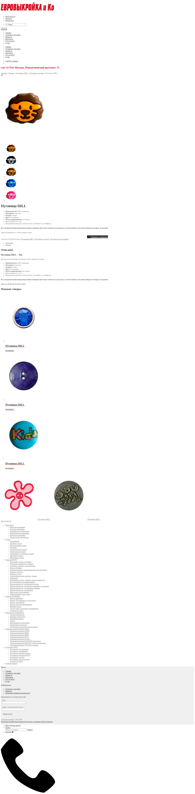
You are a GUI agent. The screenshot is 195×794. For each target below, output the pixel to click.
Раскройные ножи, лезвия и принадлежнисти (27, 580)
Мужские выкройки (17, 535)
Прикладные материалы (19, 537)
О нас (7, 43)
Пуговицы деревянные (19, 651)
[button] (2, 75)
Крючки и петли (16, 572)
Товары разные (11, 663)
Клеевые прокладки (17, 617)
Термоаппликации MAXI (19, 631)
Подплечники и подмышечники (22, 582)
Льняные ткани (16, 544)
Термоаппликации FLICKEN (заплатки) (25, 641)
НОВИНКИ (14, 541)
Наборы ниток (15, 607)
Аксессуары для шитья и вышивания (24, 609)
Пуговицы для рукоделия (19, 659)
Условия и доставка (12, 35)
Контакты (9, 39)
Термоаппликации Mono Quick (17, 629)
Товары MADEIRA (12, 596)
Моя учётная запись (13, 725)
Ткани (7, 539)
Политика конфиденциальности (17, 693)
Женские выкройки (17, 527)
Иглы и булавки (16, 568)
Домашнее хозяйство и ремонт (21, 564)
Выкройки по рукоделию (19, 531)
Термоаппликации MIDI (19, 633)
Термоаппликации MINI (19, 635)
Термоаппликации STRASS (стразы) (24, 645)
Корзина (8, 19)
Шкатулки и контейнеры (19, 592)
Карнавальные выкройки (19, 533)
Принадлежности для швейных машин (25, 588)
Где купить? (10, 41)
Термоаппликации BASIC (20, 639)
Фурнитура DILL (16, 661)
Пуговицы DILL (21, 73)
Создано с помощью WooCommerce (39, 722)
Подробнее (9, 351)
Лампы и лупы (15, 574)
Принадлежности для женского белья (24, 584)
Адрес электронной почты (13, 707)
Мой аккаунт (10, 17)
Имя (3, 700)
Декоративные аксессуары (20, 594)
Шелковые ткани (16, 556)
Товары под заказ (16, 611)
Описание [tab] (9, 243)
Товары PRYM (11, 560)
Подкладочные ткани (18, 546)
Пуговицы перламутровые (20, 653)
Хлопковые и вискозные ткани (22, 554)
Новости (8, 37)
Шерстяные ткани (17, 558)
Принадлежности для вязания (21, 590)
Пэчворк (13, 548)
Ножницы (14, 578)
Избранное (9, 21)
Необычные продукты (18, 625)
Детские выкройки (17, 529)
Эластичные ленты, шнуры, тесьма (23, 576)
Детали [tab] (8, 245)
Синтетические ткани (18, 550)
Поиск (7, 727)
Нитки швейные (16, 598)
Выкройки (9, 525)
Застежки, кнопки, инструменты (22, 566)
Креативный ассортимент (20, 623)
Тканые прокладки (17, 615)
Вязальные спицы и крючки (20, 562)
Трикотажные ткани (17, 552)
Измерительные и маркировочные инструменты (28, 570)
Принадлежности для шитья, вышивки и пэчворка (29, 586)
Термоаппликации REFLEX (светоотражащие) (28, 643)
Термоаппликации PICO (19, 637)
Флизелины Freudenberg (14, 613)
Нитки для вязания (17, 602)
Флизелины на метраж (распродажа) (24, 627)
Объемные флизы (16, 619)
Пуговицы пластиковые (59, 239)
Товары (8, 33)
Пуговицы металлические (20, 655)
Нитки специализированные (21, 604)
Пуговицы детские (36, 73)
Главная (4, 73)
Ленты (12, 621)
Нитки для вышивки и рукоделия (23, 600)
